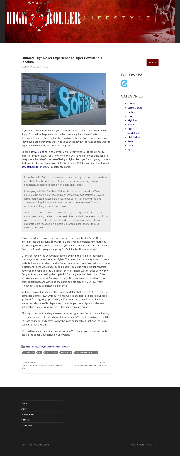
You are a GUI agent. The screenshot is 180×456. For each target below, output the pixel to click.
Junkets (131, 111)
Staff (47, 67)
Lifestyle (42, 346)
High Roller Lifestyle (38, 445)
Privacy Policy (27, 414)
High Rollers (31, 346)
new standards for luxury (35, 166)
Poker (130, 128)
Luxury (49, 346)
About (24, 408)
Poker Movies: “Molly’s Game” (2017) (92, 364)
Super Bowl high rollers (87, 353)
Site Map (25, 419)
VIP (68, 346)
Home (24, 403)
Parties (56, 346)
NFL (39, 353)
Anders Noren (145, 445)
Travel (63, 346)
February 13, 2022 (31, 67)
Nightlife (132, 120)
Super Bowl (66, 353)
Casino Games (134, 107)
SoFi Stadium (51, 353)
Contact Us (26, 425)
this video (38, 151)
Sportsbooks (133, 132)
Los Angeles (29, 353)
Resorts (131, 141)
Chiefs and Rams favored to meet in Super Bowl (42, 365)
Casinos (131, 103)
